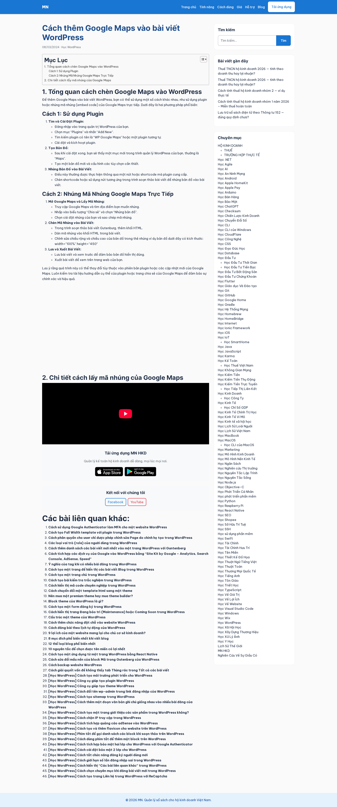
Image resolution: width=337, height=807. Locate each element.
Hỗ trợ (250, 7)
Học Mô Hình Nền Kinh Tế (236, 459)
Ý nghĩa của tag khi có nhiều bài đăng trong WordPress (92, 564)
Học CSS (224, 244)
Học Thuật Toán (230, 566)
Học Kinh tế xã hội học (234, 421)
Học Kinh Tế (227, 403)
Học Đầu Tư (227, 258)
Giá (239, 7)
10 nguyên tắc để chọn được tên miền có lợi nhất (86, 649)
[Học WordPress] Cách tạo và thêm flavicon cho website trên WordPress (107, 728)
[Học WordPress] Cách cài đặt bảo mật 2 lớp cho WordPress (97, 750)
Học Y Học (226, 641)
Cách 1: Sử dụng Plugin (63, 71)
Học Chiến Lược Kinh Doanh (238, 216)
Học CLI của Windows (234, 230)
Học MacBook (228, 436)
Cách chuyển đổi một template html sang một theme (90, 591)
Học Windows (228, 613)
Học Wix (224, 618)
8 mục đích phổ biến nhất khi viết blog (78, 638)
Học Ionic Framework (234, 328)
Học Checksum (229, 211)
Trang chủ (188, 7)
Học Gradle (226, 305)
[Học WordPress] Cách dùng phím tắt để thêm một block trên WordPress (107, 739)
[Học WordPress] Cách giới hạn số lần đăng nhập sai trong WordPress (104, 760)
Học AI (223, 169)
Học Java (225, 347)
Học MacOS (227, 440)
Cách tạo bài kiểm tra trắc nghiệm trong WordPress (90, 580)
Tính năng (206, 7)
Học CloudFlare (229, 234)
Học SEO (224, 515)
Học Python (226, 501)
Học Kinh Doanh (230, 393)
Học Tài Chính (228, 543)
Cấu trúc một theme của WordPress (77, 617)
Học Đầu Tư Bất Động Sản (237, 272)
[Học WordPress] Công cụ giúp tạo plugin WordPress (91, 681)
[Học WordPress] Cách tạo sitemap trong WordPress (91, 697)
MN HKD (224, 651)
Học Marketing (229, 450)
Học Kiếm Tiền (229, 375)
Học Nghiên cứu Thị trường (237, 468)
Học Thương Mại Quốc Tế (237, 571)
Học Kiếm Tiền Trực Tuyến (237, 384)
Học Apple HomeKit (233, 183)
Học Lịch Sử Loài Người (235, 426)
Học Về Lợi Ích (228, 599)
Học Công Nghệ (229, 239)
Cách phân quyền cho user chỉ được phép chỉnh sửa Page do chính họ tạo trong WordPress (120, 538)
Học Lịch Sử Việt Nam (234, 431)
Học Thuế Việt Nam (238, 365)
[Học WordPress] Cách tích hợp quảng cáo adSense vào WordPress (103, 723)
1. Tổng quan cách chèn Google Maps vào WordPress (81, 66)
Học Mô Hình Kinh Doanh (236, 454)
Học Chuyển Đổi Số (232, 220)
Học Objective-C (231, 487)
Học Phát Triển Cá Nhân (236, 492)
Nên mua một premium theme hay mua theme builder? (90, 596)
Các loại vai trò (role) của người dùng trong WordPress (92, 543)
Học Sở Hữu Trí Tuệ (232, 524)
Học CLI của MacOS (239, 445)
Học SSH (224, 529)
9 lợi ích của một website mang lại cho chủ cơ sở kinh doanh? (96, 633)
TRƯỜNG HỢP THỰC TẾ (242, 155)
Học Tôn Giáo (228, 580)
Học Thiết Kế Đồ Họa (234, 557)
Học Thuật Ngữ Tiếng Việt (237, 562)
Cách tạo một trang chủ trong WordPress (81, 575)
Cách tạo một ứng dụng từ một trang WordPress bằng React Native (102, 654)
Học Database (228, 253)
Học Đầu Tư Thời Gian (240, 262)
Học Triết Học (228, 585)
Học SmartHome (236, 342)
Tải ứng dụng (281, 7)
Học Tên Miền (228, 552)
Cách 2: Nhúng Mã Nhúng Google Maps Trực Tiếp (81, 75)
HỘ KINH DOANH (230, 146)
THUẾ (228, 150)
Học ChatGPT (228, 206)
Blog (261, 7)
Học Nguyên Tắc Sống (234, 478)
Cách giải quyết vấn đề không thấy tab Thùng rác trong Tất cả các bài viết (108, 670)
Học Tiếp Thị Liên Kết (240, 389)
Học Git (223, 291)
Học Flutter (226, 281)
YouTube (137, 502)
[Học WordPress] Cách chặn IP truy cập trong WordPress (94, 718)
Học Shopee (227, 520)
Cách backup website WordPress (75, 665)
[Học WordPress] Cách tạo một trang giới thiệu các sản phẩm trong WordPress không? (118, 712)
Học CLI (224, 225)
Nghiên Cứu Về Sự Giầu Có (237, 655)
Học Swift (225, 538)
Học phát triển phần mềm (237, 496)
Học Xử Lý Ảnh (229, 637)
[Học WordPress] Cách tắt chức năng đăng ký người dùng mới (98, 755)
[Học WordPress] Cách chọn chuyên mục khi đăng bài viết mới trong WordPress (112, 771)
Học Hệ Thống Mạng (233, 309)
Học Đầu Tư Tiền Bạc (240, 267)
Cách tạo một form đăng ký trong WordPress (84, 607)
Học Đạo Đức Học (231, 248)
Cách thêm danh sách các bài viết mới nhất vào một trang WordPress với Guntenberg (117, 548)
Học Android (227, 178)
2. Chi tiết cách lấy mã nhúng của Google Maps (77, 80)
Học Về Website (230, 604)
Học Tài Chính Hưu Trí (234, 548)
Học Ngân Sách (229, 464)
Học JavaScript (229, 351)
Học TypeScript (229, 590)
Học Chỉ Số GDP (236, 407)
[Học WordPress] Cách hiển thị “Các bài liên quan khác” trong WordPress (107, 765)
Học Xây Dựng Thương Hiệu (238, 632)
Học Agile (225, 164)
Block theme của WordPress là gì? (75, 601)
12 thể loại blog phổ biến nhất (72, 644)
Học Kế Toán (227, 361)
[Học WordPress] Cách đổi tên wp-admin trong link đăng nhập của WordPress (111, 691)
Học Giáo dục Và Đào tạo (237, 286)
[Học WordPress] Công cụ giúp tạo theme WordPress (91, 686)
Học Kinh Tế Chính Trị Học (237, 412)
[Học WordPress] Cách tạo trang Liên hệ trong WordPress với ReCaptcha (107, 776)
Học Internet (227, 323)
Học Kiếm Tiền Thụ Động (236, 379)
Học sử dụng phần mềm (235, 534)
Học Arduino (227, 192)
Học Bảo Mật (227, 202)
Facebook (115, 502)
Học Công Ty (234, 398)
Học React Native (231, 510)
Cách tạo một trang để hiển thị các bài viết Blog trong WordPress (101, 569)
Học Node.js (227, 482)
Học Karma (226, 356)
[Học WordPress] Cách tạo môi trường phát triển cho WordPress (100, 675)
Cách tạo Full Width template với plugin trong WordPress (94, 532)
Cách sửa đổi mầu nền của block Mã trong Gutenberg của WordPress (103, 659)
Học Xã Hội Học (229, 627)
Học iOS (224, 333)
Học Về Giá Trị (228, 595)
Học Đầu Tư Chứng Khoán (237, 276)
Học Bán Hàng (228, 197)
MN (45, 6)
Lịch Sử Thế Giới (230, 646)
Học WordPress (71, 47)
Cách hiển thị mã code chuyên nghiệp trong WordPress (92, 585)
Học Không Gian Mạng (234, 370)
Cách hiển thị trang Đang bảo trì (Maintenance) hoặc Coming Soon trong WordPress (116, 612)
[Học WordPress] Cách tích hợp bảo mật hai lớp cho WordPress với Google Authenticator (120, 744)
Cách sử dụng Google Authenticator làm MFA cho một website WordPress (107, 527)
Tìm (283, 40)
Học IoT (224, 337)
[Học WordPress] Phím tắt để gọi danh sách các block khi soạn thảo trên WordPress (116, 734)
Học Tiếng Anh (229, 576)
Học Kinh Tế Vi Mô (231, 417)
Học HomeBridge (231, 319)
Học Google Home (232, 300)
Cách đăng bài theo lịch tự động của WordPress (86, 628)
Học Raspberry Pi (230, 506)
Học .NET (225, 160)
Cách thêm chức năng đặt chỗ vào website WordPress (91, 622)
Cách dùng (225, 7)
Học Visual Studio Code (236, 609)
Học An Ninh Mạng (231, 174)
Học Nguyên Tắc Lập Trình (237, 473)
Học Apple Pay (229, 188)
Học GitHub (226, 295)
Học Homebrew (229, 314)
